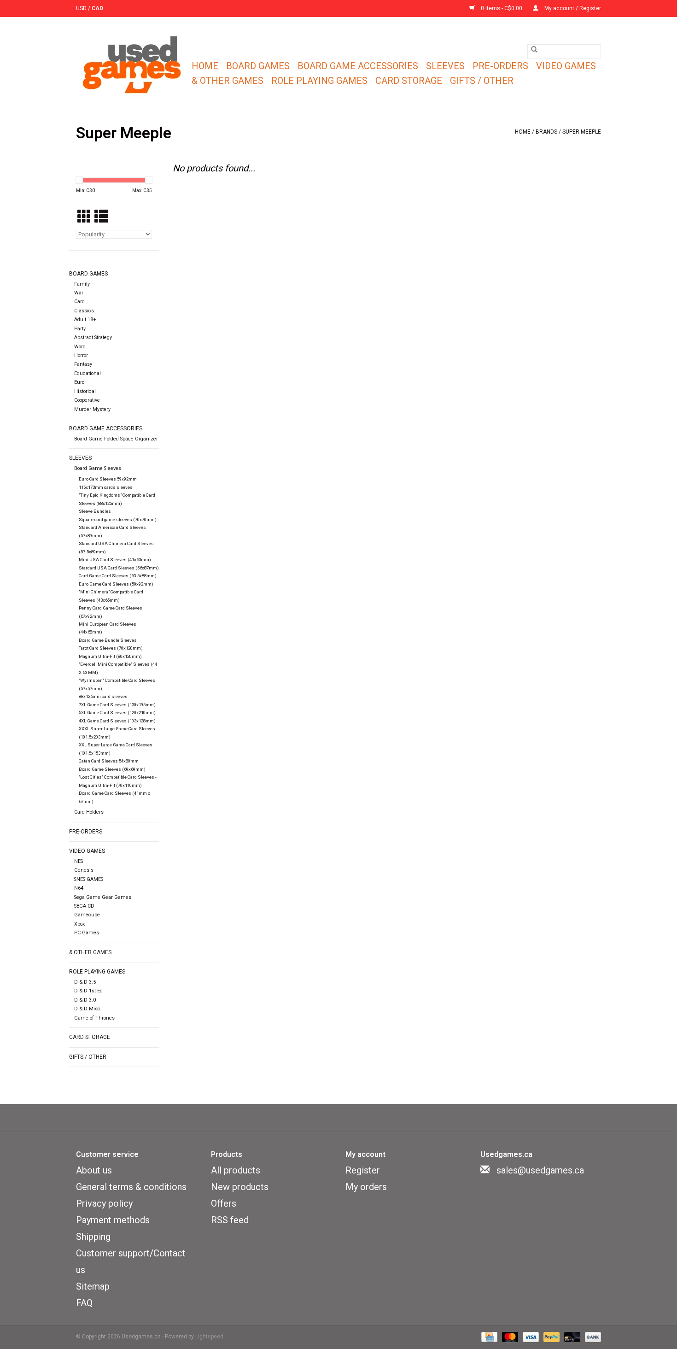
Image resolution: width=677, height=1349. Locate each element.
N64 (78, 888)
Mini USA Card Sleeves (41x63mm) (115, 559)
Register (362, 1170)
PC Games (86, 933)
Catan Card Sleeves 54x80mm (109, 760)
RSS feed (230, 1220)
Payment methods (113, 1220)
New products (239, 1186)
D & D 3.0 (85, 1000)
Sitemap (93, 1286)
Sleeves (445, 65)
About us (94, 1170)
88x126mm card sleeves (103, 696)
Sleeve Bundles (95, 511)
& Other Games (227, 80)
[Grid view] (84, 217)
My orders (366, 1186)
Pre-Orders (500, 65)
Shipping (93, 1236)
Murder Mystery (92, 409)
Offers (223, 1203)
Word (80, 347)
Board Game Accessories (358, 65)
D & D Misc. (88, 1009)
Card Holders (89, 812)
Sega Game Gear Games (102, 897)
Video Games (566, 65)
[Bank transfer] (591, 1337)
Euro (79, 382)
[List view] (101, 217)
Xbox (79, 924)
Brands (546, 132)
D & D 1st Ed (88, 991)
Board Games (258, 65)
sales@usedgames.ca (540, 1170)
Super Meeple (581, 132)
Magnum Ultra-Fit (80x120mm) (110, 656)
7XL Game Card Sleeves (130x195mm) (117, 704)
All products (235, 1170)
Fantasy (83, 364)
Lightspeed (209, 1336)
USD (82, 8)
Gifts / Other (482, 80)
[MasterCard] (509, 1337)
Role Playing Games (319, 80)
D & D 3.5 (85, 982)
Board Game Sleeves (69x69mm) (112, 769)
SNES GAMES (88, 879)
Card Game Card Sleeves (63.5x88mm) (118, 575)
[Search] (534, 49)
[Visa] (529, 1337)
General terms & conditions (131, 1186)
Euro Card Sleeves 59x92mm (108, 478)
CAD (97, 8)
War (78, 293)
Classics (84, 311)
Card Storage (408, 80)
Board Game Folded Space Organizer (116, 439)
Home (205, 65)
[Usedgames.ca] (132, 65)
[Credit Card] (488, 1337)
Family (82, 284)
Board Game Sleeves (97, 468)
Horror (81, 355)
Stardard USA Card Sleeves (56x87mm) (119, 567)
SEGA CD (84, 906)
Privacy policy (104, 1203)
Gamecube (87, 915)
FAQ (84, 1302)
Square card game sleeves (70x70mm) (118, 519)
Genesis (83, 870)
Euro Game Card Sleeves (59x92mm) (116, 584)
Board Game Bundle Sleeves (108, 640)
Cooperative (87, 400)
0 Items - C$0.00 (501, 8)
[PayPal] (550, 1337)
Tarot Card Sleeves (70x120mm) (111, 648)
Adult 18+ (85, 320)
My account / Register (572, 8)
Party (80, 329)
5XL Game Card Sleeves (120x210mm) (117, 712)
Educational (87, 373)
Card (79, 302)
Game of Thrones (94, 1018)
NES (78, 861)
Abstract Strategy (93, 337)
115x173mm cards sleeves (106, 487)
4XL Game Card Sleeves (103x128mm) (117, 720)
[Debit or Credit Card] (571, 1337)
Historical (85, 391)
